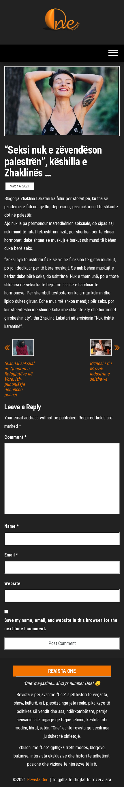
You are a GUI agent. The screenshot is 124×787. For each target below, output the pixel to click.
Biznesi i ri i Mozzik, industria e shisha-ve (101, 371)
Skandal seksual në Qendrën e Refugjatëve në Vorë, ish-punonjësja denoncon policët (19, 379)
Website (12, 583)
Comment (15, 437)
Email (11, 555)
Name (11, 526)
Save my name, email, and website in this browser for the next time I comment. (60, 624)
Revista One (37, 779)
